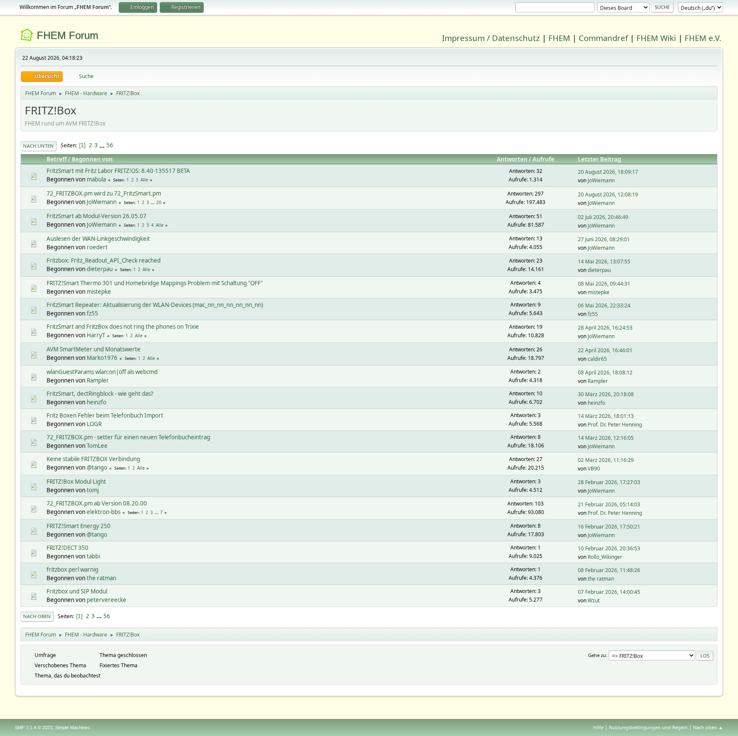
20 (158, 202)
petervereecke (106, 600)
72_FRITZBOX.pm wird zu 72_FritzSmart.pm (104, 193)
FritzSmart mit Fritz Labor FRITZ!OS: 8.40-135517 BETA (118, 171)
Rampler (98, 380)
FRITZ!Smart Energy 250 (79, 526)
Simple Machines (72, 727)
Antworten (512, 159)
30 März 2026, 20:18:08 (606, 394)
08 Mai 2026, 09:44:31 (604, 283)
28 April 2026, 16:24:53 (605, 327)
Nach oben (37, 616)
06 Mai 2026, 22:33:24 (604, 305)
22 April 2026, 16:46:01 (605, 350)
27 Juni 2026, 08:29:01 (604, 239)
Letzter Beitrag (599, 159)
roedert (97, 247)
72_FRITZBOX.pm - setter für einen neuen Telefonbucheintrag (128, 437)
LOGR (94, 424)
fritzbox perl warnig (72, 569)
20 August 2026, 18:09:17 (608, 171)
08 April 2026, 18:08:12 (605, 372)
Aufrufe (543, 159)
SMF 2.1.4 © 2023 (34, 727)
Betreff (57, 159)
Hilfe (598, 727)
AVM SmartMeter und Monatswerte (94, 349)
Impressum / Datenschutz (491, 37)
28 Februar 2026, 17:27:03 (609, 482)
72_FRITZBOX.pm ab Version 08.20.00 (97, 503)
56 (109, 145)
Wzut (594, 600)
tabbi (93, 556)
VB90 (594, 468)
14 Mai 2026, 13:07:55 (604, 261)
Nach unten (38, 146)
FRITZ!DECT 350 (67, 548)
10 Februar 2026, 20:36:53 (609, 548)
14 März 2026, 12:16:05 (606, 437)
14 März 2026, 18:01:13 (606, 416)
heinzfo (96, 402)
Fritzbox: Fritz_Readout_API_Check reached (104, 260)
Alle (144, 180)
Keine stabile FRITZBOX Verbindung (93, 459)
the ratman (101, 578)
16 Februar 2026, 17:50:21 (609, 526)
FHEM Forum (67, 35)
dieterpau (100, 269)
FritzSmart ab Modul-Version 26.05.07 (96, 216)
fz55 (92, 313)
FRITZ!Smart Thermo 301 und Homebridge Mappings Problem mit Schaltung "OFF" (155, 283)
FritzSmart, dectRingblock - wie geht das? (100, 393)
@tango (97, 467)
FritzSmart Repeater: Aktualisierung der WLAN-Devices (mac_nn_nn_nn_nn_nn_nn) (155, 305)
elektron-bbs (103, 512)
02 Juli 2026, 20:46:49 (603, 217)
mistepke (99, 291)
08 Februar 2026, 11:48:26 (609, 570)
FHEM (559, 37)
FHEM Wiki (656, 37)
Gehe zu (597, 655)
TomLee (97, 446)
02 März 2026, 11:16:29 (606, 460)
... (103, 145)
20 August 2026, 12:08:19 (608, 194)
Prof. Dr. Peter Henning (615, 424)
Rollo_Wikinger (605, 557)
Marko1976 (102, 358)
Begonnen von (92, 159)
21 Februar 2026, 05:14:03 (609, 504)
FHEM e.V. (703, 37)
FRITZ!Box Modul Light (76, 481)
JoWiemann (601, 180)
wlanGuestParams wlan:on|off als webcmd (102, 372)
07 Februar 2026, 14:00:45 (609, 592)
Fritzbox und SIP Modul (77, 591)
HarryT (96, 335)
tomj (93, 490)
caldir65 (597, 358)
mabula (96, 179)
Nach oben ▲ (708, 727)
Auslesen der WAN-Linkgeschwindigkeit (98, 238)
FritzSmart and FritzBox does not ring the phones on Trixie (123, 326)
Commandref (603, 37)
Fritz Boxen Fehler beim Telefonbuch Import (105, 415)
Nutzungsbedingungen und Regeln (648, 727)
